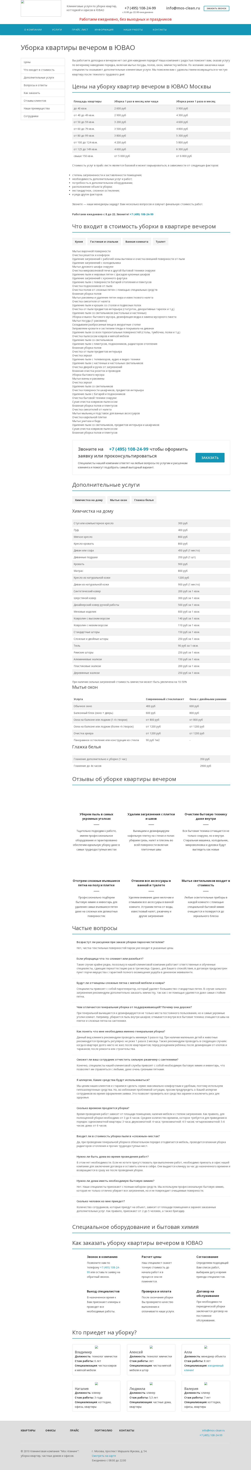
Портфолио (102, 1430)
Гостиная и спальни (104, 241)
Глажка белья (144, 500)
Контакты (126, 1430)
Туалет (161, 241)
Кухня (79, 241)
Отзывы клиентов (35, 100)
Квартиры (28, 1430)
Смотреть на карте (104, 1456)
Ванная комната (137, 241)
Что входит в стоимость (39, 69)
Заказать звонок (216, 8)
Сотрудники (31, 116)
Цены (27, 62)
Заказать (210, 457)
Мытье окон (118, 500)
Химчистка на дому (89, 500)
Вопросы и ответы (35, 85)
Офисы (50, 1430)
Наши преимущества (37, 108)
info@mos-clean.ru (213, 1430)
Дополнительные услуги (39, 77)
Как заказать (32, 93)
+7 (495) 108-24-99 (141, 214)
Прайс (74, 1430)
